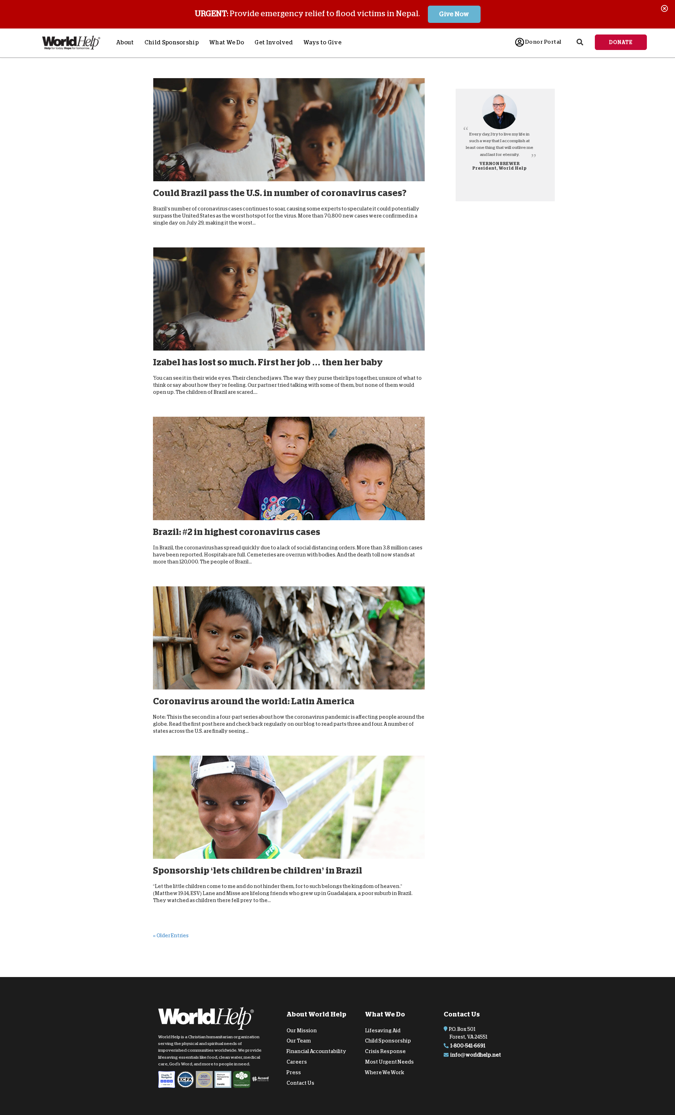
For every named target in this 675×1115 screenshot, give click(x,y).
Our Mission (302, 1030)
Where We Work (384, 1072)
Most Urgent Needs (389, 1061)
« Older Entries (170, 935)
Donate (620, 42)
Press (294, 1072)
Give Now (454, 14)
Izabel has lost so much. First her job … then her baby (268, 362)
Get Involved (274, 42)
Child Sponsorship (171, 42)
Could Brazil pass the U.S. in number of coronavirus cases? (279, 193)
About (125, 42)
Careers (297, 1061)
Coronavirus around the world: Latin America (253, 701)
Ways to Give (322, 42)
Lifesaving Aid (382, 1030)
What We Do (226, 42)
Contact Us (300, 1082)
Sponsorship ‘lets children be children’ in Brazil (257, 870)
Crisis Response (385, 1051)
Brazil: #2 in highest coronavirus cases (236, 532)
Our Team (299, 1040)
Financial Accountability (316, 1051)
